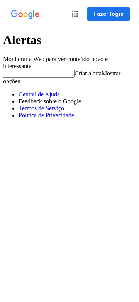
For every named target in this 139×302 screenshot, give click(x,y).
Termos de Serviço (41, 108)
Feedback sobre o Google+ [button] (52, 101)
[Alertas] (25, 14)
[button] (75, 14)
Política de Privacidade (46, 115)
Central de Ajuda (39, 94)
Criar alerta (88, 73)
